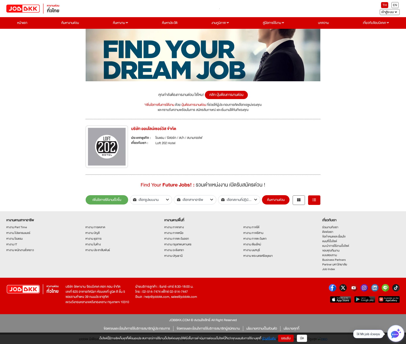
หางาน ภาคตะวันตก (254, 238)
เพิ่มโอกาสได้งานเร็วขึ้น (106, 200)
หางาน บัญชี (92, 233)
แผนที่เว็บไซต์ (329, 241)
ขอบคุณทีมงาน (330, 250)
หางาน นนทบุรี (251, 250)
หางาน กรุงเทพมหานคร (177, 244)
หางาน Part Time (16, 227)
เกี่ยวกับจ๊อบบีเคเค (375, 23)
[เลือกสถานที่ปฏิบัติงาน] (239, 199)
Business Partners (334, 259)
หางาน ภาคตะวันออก (176, 238)
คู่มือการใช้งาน (272, 23)
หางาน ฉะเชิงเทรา (174, 250)
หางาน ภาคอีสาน (253, 233)
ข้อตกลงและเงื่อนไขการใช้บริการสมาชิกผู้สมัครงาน (208, 328)
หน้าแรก (22, 23)
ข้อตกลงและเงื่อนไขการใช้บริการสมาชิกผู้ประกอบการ (137, 328)
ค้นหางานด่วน (70, 23)
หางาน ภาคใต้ (251, 227)
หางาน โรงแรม (14, 238)
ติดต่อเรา (327, 231)
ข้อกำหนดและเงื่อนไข (334, 236)
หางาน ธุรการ (93, 238)
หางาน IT (11, 244)
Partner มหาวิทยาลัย (334, 264)
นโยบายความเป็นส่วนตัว (261, 328)
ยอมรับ (286, 338)
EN (395, 5)
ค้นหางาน (119, 23)
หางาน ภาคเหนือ (173, 233)
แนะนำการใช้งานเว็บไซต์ (335, 245)
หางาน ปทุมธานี (173, 255)
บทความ (323, 23)
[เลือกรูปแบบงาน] (151, 199)
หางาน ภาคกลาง (174, 227)
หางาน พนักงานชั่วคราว (20, 250)
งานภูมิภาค (219, 23)
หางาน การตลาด (95, 227)
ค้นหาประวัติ (169, 23)
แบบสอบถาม (329, 255)
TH (385, 5)
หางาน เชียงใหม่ (252, 244)
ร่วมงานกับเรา (330, 227)
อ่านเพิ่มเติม (269, 338)
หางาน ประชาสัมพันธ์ (97, 250)
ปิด (302, 338)
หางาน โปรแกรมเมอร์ (18, 233)
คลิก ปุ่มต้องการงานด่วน (226, 95)
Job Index (328, 269)
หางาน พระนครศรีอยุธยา (258, 255)
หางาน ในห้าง (93, 244)
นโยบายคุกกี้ (291, 328)
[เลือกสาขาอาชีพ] (195, 199)
